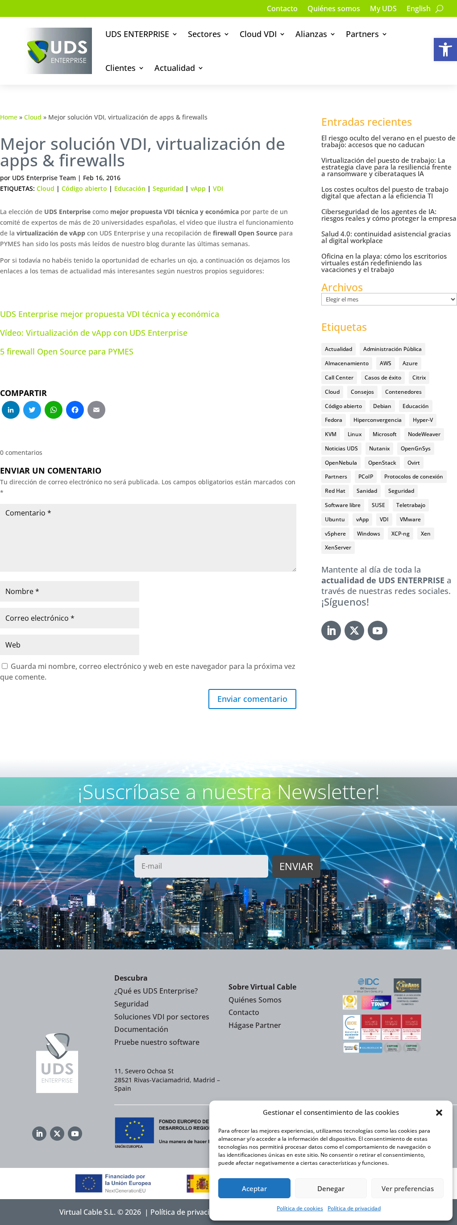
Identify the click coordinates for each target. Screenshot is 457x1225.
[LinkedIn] (10, 411)
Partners (362, 34)
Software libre (343, 505)
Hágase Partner (254, 1025)
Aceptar (254, 1188)
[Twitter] (32, 411)
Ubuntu (335, 519)
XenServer (338, 547)
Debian (382, 406)
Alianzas (311, 34)
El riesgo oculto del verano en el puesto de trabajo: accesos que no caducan (388, 141)
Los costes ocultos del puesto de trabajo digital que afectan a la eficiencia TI (385, 192)
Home (8, 117)
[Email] (96, 411)
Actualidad (174, 67)
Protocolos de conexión (413, 476)
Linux (354, 434)
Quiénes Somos (255, 1000)
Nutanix (379, 448)
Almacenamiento (347, 363)
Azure (410, 363)
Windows (368, 533)
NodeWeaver (424, 434)
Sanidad (367, 491)
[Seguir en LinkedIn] (331, 630)
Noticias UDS (341, 448)
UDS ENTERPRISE (137, 34)
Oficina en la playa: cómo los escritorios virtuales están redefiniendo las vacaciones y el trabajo (384, 263)
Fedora (333, 420)
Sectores (204, 34)
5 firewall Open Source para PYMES (66, 351)
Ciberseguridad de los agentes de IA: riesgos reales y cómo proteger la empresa (389, 215)
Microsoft (385, 434)
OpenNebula (341, 462)
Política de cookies (300, 1208)
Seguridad (168, 188)
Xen (426, 533)
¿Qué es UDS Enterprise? (156, 991)
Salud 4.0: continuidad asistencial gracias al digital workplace (386, 237)
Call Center (339, 377)
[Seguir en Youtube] (377, 630)
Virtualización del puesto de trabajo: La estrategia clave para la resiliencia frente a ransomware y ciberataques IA (386, 167)
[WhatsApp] (53, 411)
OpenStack (382, 462)
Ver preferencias (408, 1188)
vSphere (335, 533)
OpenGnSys (416, 448)
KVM (331, 434)
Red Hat (335, 491)
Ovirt (413, 462)
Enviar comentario (252, 698)
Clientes (120, 67)
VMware (410, 519)
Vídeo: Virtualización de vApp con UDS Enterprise (93, 332)
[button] (445, 49)
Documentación (141, 1029)
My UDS (383, 9)
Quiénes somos (333, 9)
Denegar (331, 1188)
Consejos (362, 392)
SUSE (378, 505)
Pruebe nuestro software (156, 1042)
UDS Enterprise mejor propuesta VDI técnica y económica (109, 314)
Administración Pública (392, 349)
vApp (198, 188)
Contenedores (403, 392)
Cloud (33, 117)
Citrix (419, 377)
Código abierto (84, 188)
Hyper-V (423, 420)
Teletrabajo (410, 505)
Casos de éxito (383, 377)
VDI (218, 188)
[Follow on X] (354, 630)
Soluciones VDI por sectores (161, 1017)
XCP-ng (400, 533)
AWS (385, 363)
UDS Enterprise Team (44, 177)
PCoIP (365, 476)
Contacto (282, 9)
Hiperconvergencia (377, 420)
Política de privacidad (354, 1208)
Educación (129, 188)
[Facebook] (75, 411)
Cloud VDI (258, 34)
